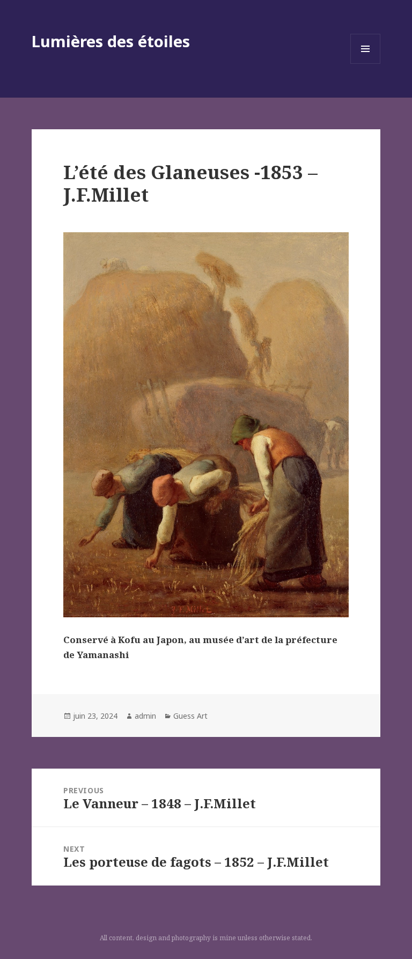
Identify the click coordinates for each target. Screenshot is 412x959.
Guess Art (190, 716)
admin (145, 716)
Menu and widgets (365, 63)
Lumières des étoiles (111, 41)
